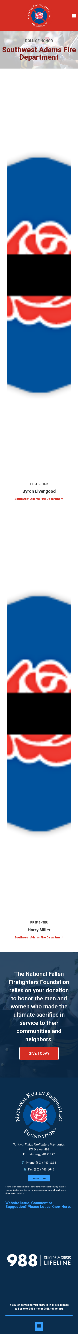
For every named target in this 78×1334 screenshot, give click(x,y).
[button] (66, 16)
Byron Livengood (39, 491)
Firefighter (39, 484)
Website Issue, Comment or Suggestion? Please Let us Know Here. (38, 1205)
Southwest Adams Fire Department (39, 499)
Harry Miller (39, 929)
